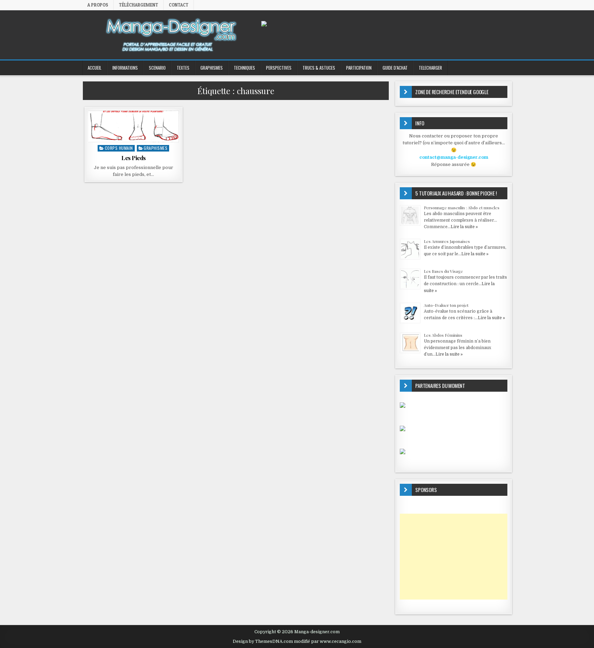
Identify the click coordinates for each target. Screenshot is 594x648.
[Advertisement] (453, 557)
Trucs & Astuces (318, 67)
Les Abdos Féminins (443, 335)
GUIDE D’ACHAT (395, 67)
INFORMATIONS (125, 67)
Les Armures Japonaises (447, 241)
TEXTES (183, 67)
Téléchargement (138, 5)
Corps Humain (119, 148)
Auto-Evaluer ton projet (446, 305)
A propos (97, 5)
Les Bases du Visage (443, 271)
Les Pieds (133, 157)
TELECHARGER (430, 67)
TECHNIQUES (244, 67)
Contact (178, 5)
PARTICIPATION (359, 67)
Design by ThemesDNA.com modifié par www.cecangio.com (297, 641)
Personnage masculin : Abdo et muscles (461, 207)
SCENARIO (157, 67)
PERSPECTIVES (279, 67)
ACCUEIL (94, 67)
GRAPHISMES (211, 67)
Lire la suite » (464, 226)
